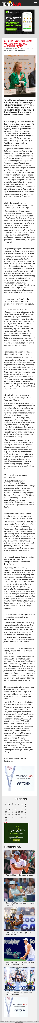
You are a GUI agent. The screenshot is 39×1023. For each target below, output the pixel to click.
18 (9, 815)
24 (6, 817)
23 (25, 815)
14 (19, 812)
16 (25, 812)
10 (6, 812)
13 (16, 812)
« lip (5, 822)
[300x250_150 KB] (19, 34)
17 (6, 815)
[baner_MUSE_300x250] (19, 790)
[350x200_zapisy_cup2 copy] (16, 842)
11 (9, 812)
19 (12, 815)
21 (19, 815)
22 (22, 815)
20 (16, 815)
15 (22, 812)
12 (12, 812)
